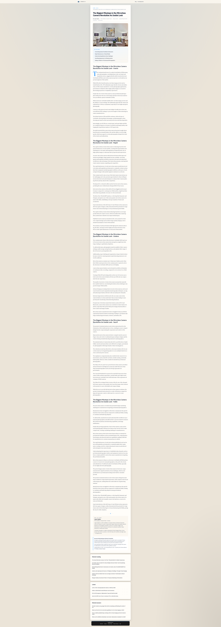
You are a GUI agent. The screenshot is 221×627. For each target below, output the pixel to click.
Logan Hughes (96, 18)
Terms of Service (115, 623)
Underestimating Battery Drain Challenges (104, 56)
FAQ (120, 623)
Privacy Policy (110, 623)
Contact (100, 548)
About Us (101, 623)
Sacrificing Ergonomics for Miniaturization (104, 58)
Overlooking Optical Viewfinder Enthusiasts (104, 51)
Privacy (103, 548)
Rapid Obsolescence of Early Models (102, 54)
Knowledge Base (141, 1)
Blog (136, 1)
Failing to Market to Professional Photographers (105, 60)
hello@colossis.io (110, 622)
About (97, 548)
